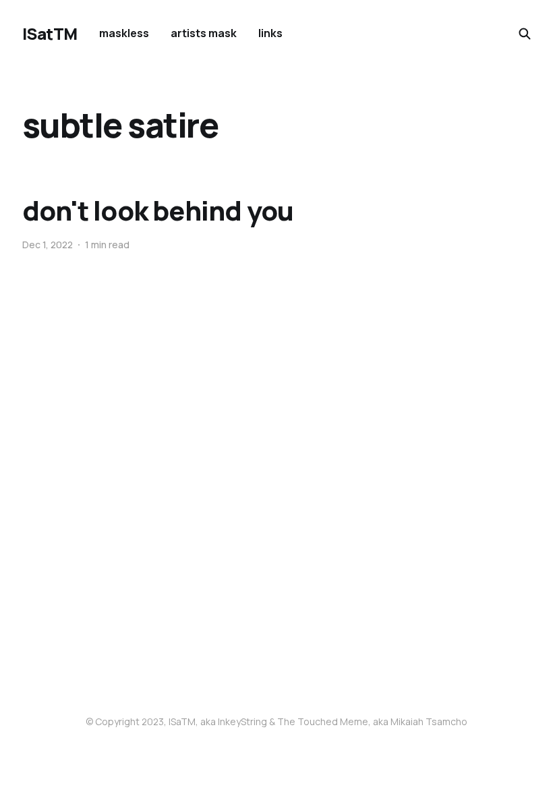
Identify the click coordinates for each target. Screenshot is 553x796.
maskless (124, 33)
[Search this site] (525, 34)
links (270, 33)
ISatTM (50, 34)
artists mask (204, 33)
